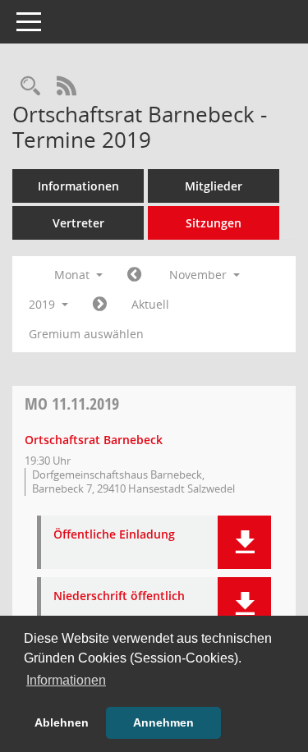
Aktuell (150, 304)
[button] (244, 542)
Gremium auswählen (86, 334)
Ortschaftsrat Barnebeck (94, 439)
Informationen (78, 186)
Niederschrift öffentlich (119, 596)
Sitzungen (213, 223)
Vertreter (78, 223)
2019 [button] (43, 304)
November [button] (199, 274)
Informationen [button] (66, 680)
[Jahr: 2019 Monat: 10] (134, 275)
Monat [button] (73, 274)
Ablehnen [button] (61, 722)
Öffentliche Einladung (114, 535)
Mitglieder (213, 186)
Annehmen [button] (163, 722)
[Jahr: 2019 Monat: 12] (99, 304)
